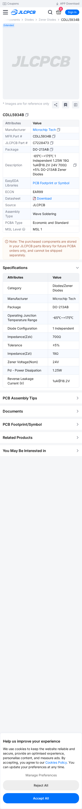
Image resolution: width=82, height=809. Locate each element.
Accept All (41, 798)
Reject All (41, 785)
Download (44, 198)
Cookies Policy (56, 762)
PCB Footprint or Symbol (51, 183)
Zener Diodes (47, 19)
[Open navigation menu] (5, 12)
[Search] (50, 12)
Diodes (29, 19)
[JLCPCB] (28, 12)
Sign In (72, 12)
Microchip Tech (44, 130)
